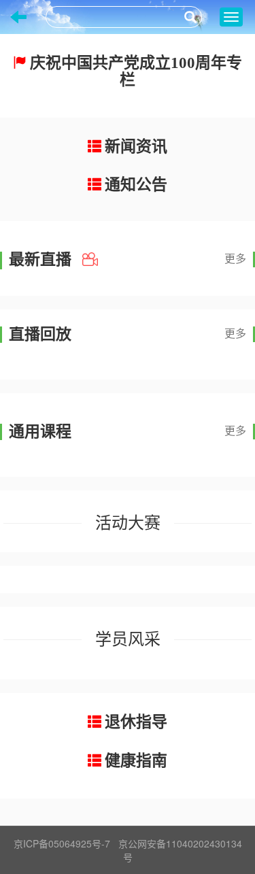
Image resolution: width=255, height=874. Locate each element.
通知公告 (136, 184)
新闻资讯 (136, 146)
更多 (235, 259)
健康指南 (136, 760)
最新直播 (42, 260)
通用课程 (40, 432)
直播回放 (40, 334)
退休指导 (136, 721)
